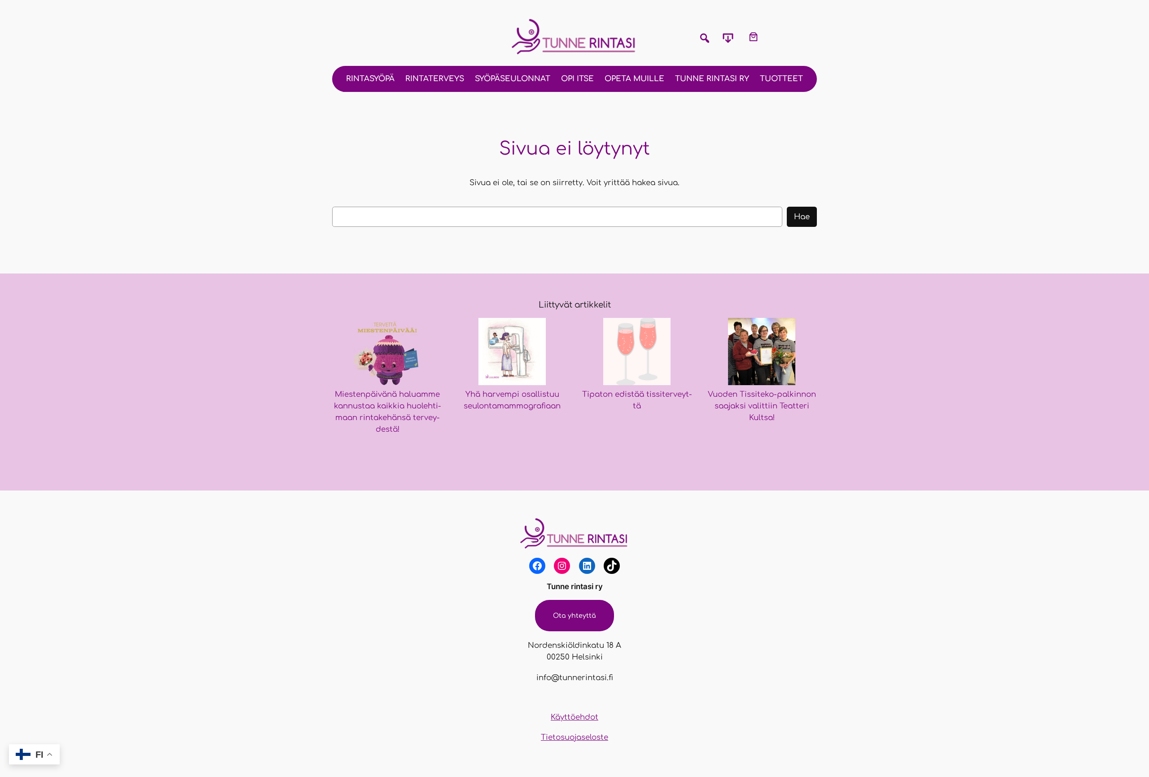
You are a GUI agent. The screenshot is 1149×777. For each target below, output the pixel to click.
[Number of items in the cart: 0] (753, 36)
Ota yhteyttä (574, 615)
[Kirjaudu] (779, 37)
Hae (802, 217)
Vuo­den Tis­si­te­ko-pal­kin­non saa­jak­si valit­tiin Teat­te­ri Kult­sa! (762, 406)
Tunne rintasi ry (575, 586)
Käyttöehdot (574, 717)
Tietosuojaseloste (574, 737)
